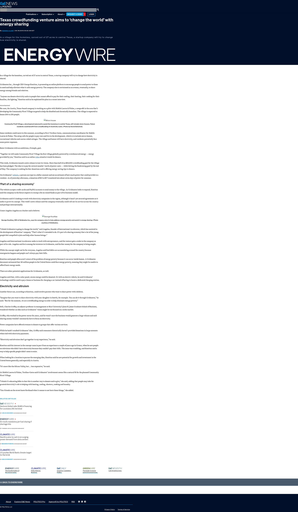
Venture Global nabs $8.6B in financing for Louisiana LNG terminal (16, 407)
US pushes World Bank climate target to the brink (15, 453)
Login (91, 14)
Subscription (47, 14)
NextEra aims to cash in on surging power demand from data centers (14, 438)
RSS (73, 501)
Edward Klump (8, 30)
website (15, 175)
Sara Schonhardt (7, 459)
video (37, 157)
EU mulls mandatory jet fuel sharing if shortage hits (16, 422)
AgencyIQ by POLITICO (58, 501)
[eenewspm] (7, 403)
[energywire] (7, 419)
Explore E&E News (22, 501)
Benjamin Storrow (7, 444)
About (60, 14)
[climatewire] (8, 434)
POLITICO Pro (39, 501)
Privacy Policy (110, 509)
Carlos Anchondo (7, 413)
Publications (31, 14)
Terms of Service (124, 509)
